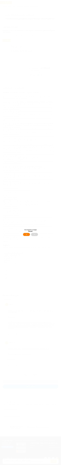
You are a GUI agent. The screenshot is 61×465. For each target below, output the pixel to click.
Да (26, 234)
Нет (34, 234)
